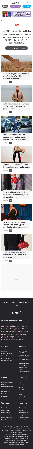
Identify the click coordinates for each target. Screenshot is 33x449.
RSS (26, 302)
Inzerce (20, 302)
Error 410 (10, 20)
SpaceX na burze (5, 407)
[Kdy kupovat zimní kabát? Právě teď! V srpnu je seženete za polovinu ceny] (16, 93)
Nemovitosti (10, 331)
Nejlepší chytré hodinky (7, 415)
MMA (20, 382)
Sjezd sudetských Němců (7, 386)
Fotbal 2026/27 (22, 385)
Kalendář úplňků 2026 (6, 360)
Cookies (26, 438)
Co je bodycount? (5, 363)
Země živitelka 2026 (24, 419)
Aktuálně (4, 346)
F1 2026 (21, 392)
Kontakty (5, 302)
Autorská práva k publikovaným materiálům (16, 434)
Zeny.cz (3, 20)
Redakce (13, 302)
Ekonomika (23, 403)
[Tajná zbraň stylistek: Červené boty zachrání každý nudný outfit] (16, 154)
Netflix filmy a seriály (6, 419)
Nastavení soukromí (11, 440)
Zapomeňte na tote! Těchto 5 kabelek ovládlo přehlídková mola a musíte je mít (15, 254)
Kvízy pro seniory (5, 358)
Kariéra (16, 305)
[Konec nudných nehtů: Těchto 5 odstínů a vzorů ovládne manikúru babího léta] (16, 63)
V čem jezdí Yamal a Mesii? (7, 356)
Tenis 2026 (21, 389)
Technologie (5, 403)
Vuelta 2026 (20, 339)
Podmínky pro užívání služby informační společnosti (16, 436)
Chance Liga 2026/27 (9, 339)
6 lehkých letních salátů (24, 371)
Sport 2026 (23, 378)
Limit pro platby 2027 (24, 412)
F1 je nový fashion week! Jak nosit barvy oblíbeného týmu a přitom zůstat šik (15, 194)
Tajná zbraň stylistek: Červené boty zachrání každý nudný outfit (16, 166)
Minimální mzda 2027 (24, 417)
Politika (4, 378)
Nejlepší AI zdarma (5, 412)
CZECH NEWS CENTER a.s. (23, 427)
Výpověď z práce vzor (6, 393)
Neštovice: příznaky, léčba (7, 353)
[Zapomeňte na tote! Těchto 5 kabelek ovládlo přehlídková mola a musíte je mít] (16, 242)
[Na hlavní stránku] (16, 2)
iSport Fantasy (10, 329)
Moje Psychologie (6, 326)
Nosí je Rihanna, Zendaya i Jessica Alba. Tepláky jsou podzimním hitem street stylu (15, 224)
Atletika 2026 (22, 394)
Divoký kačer (4, 396)
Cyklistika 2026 (22, 396)
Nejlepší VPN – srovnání (7, 417)
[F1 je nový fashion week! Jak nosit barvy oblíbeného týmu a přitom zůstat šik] (16, 182)
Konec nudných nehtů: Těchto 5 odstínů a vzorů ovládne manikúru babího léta (16, 76)
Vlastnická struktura (21, 440)
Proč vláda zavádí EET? (6, 389)
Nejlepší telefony (5, 410)
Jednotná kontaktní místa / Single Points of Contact (16, 442)
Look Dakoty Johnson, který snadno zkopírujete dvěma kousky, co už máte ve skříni (14, 137)
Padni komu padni (5, 391)
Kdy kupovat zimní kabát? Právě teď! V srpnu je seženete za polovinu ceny (16, 106)
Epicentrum (4, 351)
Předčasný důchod (23, 407)
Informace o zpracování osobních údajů (14, 438)
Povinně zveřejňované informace (16, 444)
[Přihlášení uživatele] (27, 2)
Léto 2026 (22, 346)
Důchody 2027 (22, 415)
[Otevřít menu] (30, 2)
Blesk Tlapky (17, 326)
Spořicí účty (21, 410)
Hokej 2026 (21, 387)
